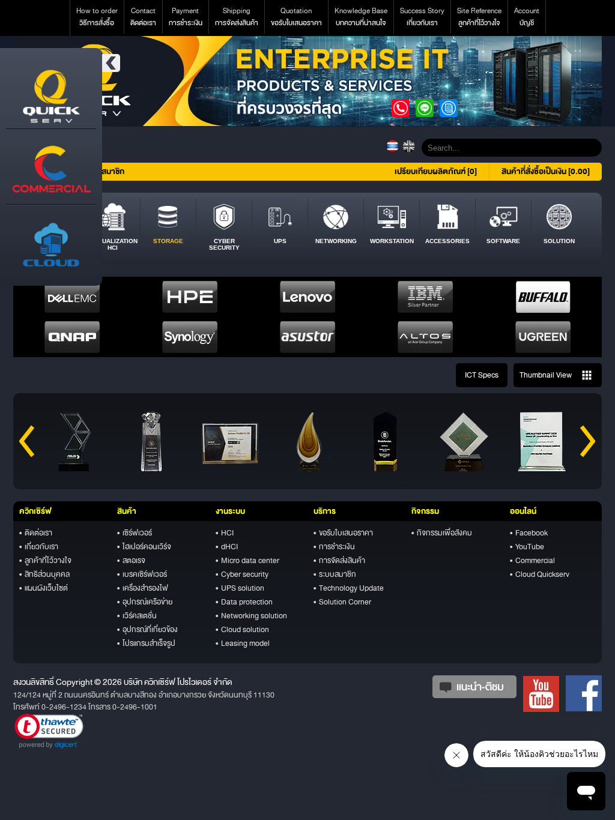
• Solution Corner (342, 602)
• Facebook (529, 533)
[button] (49, 731)
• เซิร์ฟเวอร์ (134, 533)
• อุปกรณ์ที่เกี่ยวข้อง (147, 630)
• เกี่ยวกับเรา (38, 547)
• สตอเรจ (131, 561)
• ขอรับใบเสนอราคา (343, 533)
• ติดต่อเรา (35, 533)
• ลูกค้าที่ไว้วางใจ (45, 561)
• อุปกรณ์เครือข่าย (144, 602)
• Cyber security (242, 574)
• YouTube (527, 547)
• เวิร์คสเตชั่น (137, 616)
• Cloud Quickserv (539, 574)
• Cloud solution (242, 630)
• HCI (225, 533)
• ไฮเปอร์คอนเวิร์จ (144, 547)
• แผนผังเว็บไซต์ (43, 588)
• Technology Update (349, 588)
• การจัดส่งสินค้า (339, 561)
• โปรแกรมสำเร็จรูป (146, 644)
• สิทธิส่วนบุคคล (44, 574)
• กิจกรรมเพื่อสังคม (441, 533)
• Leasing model (243, 644)
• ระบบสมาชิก (335, 574)
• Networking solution (251, 616)
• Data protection (244, 602)
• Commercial (532, 561)
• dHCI (227, 547)
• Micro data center (247, 561)
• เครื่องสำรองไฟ (142, 588)
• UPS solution (240, 588)
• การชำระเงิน (334, 547)
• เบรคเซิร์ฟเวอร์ (142, 574)
